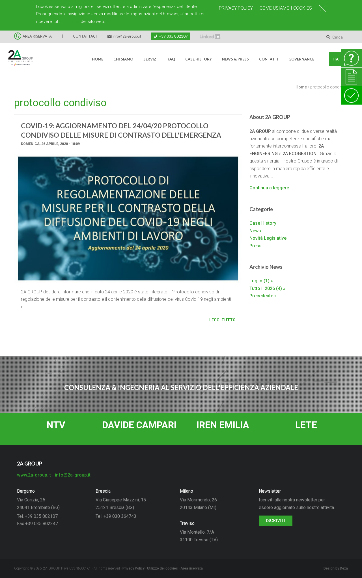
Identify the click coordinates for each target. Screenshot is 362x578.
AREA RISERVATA (37, 36)
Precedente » (263, 295)
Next (234, 222)
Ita (336, 59)
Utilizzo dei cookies (162, 568)
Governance (301, 59)
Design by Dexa (336, 568)
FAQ (171, 59)
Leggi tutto (222, 320)
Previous (22, 222)
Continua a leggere (269, 187)
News (255, 230)
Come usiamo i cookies (286, 8)
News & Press (235, 59)
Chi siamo (123, 59)
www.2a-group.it (34, 475)
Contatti (268, 59)
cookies (71, 21)
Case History (198, 59)
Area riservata (191, 568)
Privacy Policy (236, 8)
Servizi (150, 59)
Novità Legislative (267, 238)
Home (97, 59)
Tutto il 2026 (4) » (267, 288)
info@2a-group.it (127, 36)
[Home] (17, 59)
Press (255, 245)
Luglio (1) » (261, 280)
